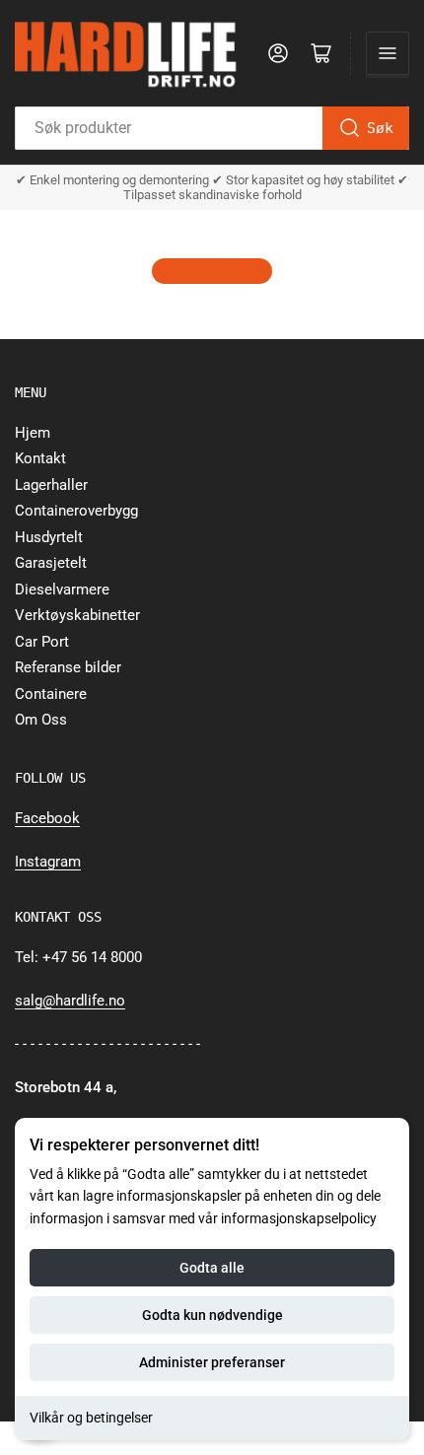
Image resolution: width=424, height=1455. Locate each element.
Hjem (32, 433)
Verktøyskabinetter (77, 615)
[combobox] (212, 128)
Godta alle (212, 1268)
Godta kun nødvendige (212, 1315)
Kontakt (40, 458)
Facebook (47, 818)
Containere (51, 694)
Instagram (48, 861)
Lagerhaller (51, 485)
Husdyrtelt (49, 537)
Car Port (42, 642)
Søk (380, 128)
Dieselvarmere (62, 589)
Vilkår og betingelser (91, 1417)
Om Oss (41, 719)
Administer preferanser (212, 1362)
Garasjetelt (51, 563)
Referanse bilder (68, 667)
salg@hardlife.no (70, 1000)
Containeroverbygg (76, 511)
